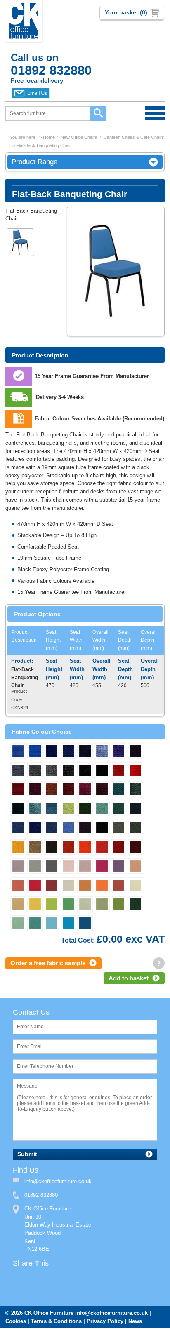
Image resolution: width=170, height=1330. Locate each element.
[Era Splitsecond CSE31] (18, 905)
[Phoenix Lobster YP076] (68, 847)
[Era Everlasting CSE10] (68, 924)
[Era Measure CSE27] (85, 886)
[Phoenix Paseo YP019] (135, 828)
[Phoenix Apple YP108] (68, 809)
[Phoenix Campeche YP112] (101, 809)
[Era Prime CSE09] (118, 866)
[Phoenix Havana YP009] (101, 828)
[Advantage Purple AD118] (118, 751)
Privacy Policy (105, 1323)
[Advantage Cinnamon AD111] (118, 771)
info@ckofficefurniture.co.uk (111, 1315)
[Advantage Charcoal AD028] (85, 771)
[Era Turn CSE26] (18, 886)
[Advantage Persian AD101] (135, 790)
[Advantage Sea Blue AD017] (101, 751)
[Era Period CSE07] (51, 905)
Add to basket (129, 979)
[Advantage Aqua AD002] (118, 790)
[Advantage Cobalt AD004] (51, 751)
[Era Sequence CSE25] (135, 866)
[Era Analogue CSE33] (85, 905)
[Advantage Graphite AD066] (68, 771)
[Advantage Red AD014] (135, 771)
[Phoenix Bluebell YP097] (68, 828)
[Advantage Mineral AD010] (51, 771)
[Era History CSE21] (51, 866)
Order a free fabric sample (47, 963)
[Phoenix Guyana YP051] (135, 847)
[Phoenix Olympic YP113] (85, 847)
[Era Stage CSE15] (85, 924)
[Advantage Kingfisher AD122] (35, 809)
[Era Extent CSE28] (51, 886)
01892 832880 (41, 1197)
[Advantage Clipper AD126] (35, 751)
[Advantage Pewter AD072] (35, 771)
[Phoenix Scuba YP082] (18, 828)
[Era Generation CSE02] (35, 866)
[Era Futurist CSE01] (68, 886)
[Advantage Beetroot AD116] (135, 751)
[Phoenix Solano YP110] (18, 847)
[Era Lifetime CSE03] (35, 905)
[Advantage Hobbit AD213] (68, 751)
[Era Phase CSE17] (101, 866)
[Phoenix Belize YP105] (101, 847)
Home (49, 137)
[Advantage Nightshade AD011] (85, 751)
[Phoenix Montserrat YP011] (118, 809)
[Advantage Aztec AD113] (18, 809)
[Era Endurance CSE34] (101, 905)
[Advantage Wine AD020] (18, 790)
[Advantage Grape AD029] (101, 790)
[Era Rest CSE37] (35, 924)
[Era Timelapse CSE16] (118, 905)
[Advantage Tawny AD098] (51, 790)
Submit (27, 1155)
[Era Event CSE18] (68, 905)
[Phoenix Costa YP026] (135, 809)
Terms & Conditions (56, 1323)
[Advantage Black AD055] (101, 771)
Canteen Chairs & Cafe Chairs (134, 137)
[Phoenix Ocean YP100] (35, 828)
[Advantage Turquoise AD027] (51, 809)
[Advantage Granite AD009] (18, 771)
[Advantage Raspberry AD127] (85, 790)
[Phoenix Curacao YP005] (51, 828)
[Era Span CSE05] (101, 886)
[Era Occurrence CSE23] (18, 866)
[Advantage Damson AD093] (35, 790)
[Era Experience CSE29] (118, 886)
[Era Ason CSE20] (51, 924)
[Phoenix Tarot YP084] (85, 828)
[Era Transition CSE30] (135, 886)
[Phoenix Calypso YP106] (118, 847)
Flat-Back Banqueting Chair (43, 145)
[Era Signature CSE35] (135, 905)
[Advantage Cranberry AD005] (68, 790)
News (135, 1323)
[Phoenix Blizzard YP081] (118, 828)
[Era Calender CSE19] (68, 866)
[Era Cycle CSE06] (35, 886)
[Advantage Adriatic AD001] (18, 751)
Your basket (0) (126, 12)
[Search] (98, 113)
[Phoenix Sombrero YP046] (51, 847)
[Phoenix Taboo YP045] (85, 809)
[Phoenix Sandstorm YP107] (35, 847)
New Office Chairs (79, 137)
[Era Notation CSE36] (18, 924)
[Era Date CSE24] (85, 866)
